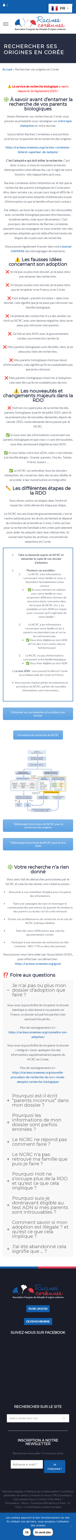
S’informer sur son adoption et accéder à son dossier (38, 713)
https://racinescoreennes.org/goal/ (38, 963)
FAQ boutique (62, 1495)
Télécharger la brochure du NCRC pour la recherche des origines (38, 825)
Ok (27, 1532)
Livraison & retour (40, 1495)
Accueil (7, 69)
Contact (42, 1499)
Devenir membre (38, 1321)
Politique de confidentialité (41, 1491)
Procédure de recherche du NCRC (38, 735)
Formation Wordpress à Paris (48, 1503)
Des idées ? (56, 1499)
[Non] (71, 1526)
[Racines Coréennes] (40, 23)
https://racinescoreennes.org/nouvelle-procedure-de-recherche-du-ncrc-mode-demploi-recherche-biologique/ (38, 1076)
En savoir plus (43, 1532)
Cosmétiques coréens (37, 1506)
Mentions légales (12, 1491)
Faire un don (38, 1308)
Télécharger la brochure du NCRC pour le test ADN (38, 844)
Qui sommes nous (24, 1499)
